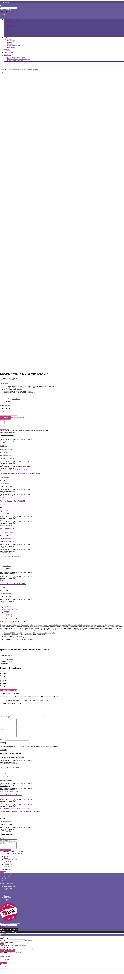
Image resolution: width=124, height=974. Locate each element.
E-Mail (2, 743)
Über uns (6, 896)
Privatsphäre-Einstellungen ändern (17, 57)
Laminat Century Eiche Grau (11, 556)
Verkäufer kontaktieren (17, 417)
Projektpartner (8, 888)
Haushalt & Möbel (12, 26)
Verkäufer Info (8, 612)
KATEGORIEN (8, 19)
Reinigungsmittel (12, 32)
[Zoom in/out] (6, 966)
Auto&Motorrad (12, 22)
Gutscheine (7, 877)
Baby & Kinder (8, 39)
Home (1, 69)
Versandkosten (16, 399)
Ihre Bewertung (4, 703)
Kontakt (6, 889)
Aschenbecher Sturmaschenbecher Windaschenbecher (20, 473)
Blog (5, 878)
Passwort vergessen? (28, 940)
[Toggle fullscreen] (4, 966)
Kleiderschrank (15, 69)
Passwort (2, 940)
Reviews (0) (7, 611)
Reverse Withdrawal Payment (11, 795)
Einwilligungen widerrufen (15, 60)
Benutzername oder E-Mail (8, 949)
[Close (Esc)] (0, 966)
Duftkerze (3, 446)
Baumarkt (10, 35)
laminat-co (4, 504)
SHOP (5, 37)
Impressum (7, 899)
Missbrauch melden (5, 405)
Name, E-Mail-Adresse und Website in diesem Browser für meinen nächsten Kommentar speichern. (30, 746)
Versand (6, 607)
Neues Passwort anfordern (7, 951)
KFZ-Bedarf (10, 27)
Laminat (9, 31)
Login (2, 944)
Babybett (9, 42)
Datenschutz (7, 55)
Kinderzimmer (11, 47)
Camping (10, 24)
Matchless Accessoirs (7, 449)
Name (2, 739)
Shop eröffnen (5, 9)
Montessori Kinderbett (13, 45)
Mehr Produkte (8, 614)
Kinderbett (10, 29)
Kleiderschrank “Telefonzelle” (11, 767)
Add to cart (5, 417)
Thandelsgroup (6, 477)
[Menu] (0, 64)
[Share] (2, 966)
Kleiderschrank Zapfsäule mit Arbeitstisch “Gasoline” (20, 812)
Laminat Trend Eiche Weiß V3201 (13, 584)
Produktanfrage (8, 616)
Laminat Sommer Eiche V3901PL (12, 501)
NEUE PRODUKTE (13, 21)
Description (7, 606)
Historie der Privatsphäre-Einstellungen (18, 59)
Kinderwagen (11, 41)
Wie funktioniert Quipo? (11, 886)
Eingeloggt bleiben (7, 942)
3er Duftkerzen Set (7, 529)
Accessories (10, 34)
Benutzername (4, 938)
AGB (5, 901)
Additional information (10, 609)
